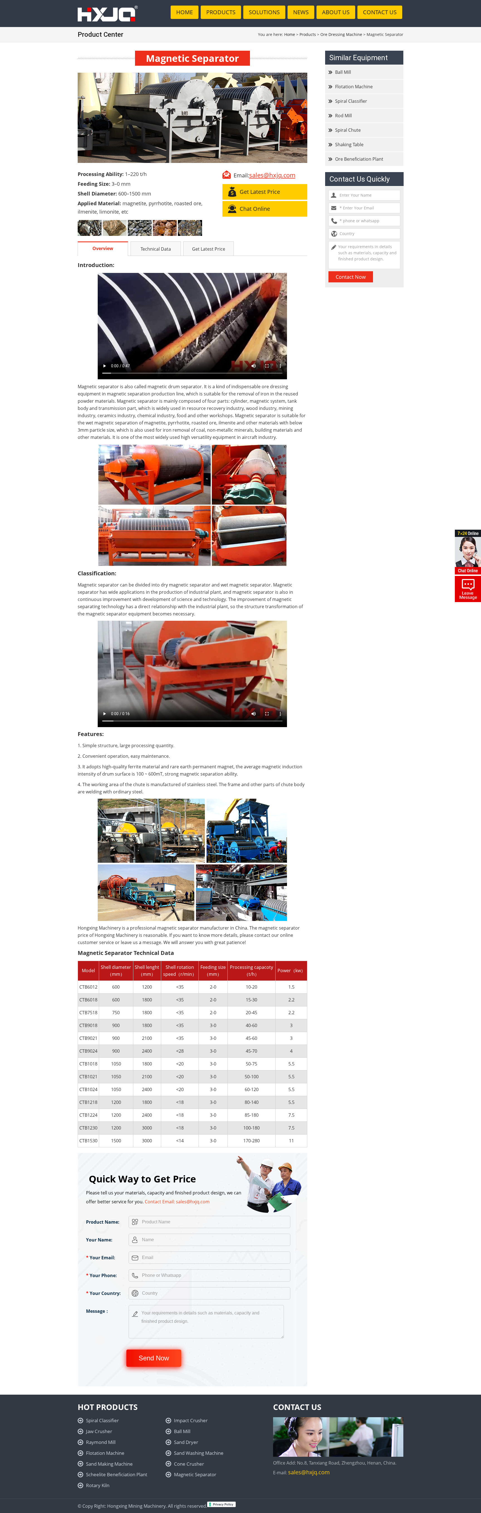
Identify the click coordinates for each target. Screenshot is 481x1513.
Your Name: (99, 1240)
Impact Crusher (191, 1420)
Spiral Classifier (351, 101)
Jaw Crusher (99, 1431)
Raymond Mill (101, 1442)
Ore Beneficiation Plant (359, 159)
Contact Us (380, 12)
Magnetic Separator (195, 1474)
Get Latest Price (208, 249)
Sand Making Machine (109, 1464)
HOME (184, 12)
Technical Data (156, 249)
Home (289, 34)
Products (308, 34)
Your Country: (103, 1293)
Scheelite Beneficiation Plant (116, 1474)
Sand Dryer (186, 1442)
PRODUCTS (220, 12)
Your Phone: (101, 1275)
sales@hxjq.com (272, 175)
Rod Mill (343, 116)
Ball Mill (343, 72)
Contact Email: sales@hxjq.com (177, 1202)
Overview (102, 248)
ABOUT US (336, 12)
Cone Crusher (189, 1464)
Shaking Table (349, 144)
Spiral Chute (348, 130)
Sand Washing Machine (199, 1453)
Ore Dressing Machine (341, 34)
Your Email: (100, 1258)
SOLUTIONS (264, 12)
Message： (97, 1311)
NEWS (301, 12)
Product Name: (102, 1222)
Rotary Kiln (97, 1485)
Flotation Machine (354, 87)
